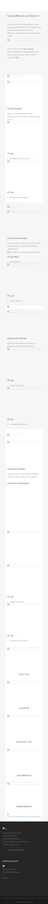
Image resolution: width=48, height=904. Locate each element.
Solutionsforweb (28, 902)
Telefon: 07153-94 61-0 (11, 844)
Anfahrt (5, 878)
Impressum (33, 898)
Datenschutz (42, 898)
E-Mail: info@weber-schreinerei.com (16, 842)
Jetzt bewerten (16, 850)
